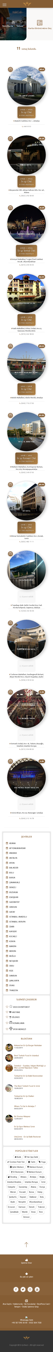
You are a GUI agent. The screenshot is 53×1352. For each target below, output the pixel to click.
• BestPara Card (42, 1304)
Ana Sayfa (7, 1304)
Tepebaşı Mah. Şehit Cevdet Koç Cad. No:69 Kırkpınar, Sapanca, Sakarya (27, 606)
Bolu (11, 873)
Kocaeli (13, 936)
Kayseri (13, 931)
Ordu (11, 966)
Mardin (12, 946)
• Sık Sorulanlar (29, 1304)
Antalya (13, 858)
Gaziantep (14, 902)
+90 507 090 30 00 (19, 1323)
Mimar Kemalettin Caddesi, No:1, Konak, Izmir (27, 537)
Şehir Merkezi (18, 1167)
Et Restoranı (18, 1172)
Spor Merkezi (19, 1029)
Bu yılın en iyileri (26, 1277)
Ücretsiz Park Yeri (17, 1162)
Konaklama (18, 1023)
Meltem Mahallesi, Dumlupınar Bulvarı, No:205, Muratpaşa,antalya (27, 468)
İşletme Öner (26, 1263)
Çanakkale (14, 882)
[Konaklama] (10, 69)
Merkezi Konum (36, 1167)
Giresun (13, 907)
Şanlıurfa (14, 981)
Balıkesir (13, 868)
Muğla (12, 956)
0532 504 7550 (35, 1323)
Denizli (12, 887)
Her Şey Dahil (32, 1157)
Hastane (15, 1012)
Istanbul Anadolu (18, 917)
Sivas (12, 985)
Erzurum (13, 892)
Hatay (12, 912)
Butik (18, 1157)
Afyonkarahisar (17, 848)
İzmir (11, 927)
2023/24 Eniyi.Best (21, 1007)
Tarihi (32, 1162)
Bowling (13, 1177)
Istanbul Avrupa (17, 922)
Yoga (43, 1162)
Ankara (13, 853)
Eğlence (15, 1017)
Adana (12, 843)
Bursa (12, 877)
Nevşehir (13, 961)
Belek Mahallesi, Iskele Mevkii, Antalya (27, 398)
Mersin (12, 951)
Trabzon (13, 990)
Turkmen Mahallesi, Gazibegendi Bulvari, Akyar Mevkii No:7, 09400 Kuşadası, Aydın (27, 675)
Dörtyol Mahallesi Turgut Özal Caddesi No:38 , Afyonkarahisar (27, 260)
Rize (11, 971)
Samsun (13, 976)
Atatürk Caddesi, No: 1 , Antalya (27, 121)
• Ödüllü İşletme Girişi (30, 1307)
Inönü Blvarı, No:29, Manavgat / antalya (27, 813)
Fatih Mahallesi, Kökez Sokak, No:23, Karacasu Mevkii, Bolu (27, 329)
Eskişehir (13, 897)
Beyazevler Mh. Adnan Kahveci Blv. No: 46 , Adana (27, 191)
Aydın (12, 863)
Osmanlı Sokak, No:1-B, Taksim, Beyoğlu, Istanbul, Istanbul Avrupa (27, 745)
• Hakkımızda (17, 1304)
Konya (12, 941)
